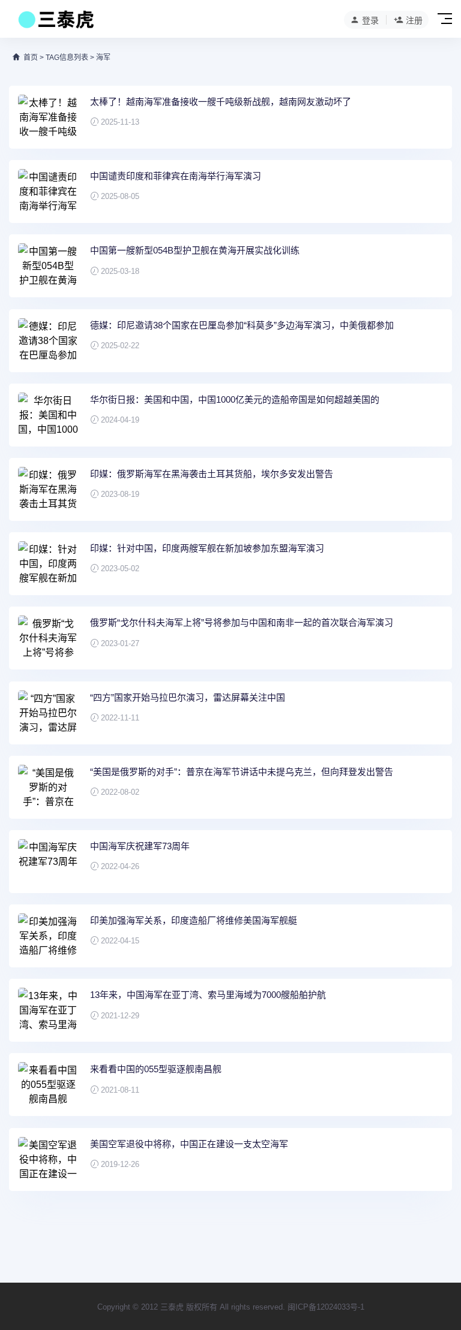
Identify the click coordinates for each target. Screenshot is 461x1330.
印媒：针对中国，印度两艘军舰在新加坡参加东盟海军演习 (207, 548)
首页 (30, 57)
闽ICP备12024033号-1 (326, 1306)
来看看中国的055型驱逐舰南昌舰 (155, 1069)
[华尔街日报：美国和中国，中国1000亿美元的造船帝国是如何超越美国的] (48, 415)
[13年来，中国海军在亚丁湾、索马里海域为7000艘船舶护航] (48, 1010)
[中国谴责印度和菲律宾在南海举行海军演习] (48, 191)
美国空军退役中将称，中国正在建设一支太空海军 (189, 1144)
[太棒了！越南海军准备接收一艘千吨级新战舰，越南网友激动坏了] (48, 117)
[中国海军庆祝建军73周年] (48, 861)
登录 (370, 20)
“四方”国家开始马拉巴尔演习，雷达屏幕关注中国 (187, 697)
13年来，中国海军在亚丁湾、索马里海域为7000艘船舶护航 (208, 995)
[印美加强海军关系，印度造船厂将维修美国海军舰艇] (48, 935)
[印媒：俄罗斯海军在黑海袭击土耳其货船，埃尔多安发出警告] (48, 489)
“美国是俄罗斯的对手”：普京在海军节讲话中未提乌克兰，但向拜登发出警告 (241, 772)
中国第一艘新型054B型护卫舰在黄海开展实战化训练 (195, 250)
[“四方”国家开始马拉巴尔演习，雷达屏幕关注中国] (48, 712)
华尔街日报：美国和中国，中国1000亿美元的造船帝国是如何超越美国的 (234, 399)
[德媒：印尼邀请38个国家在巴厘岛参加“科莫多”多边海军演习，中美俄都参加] (48, 340)
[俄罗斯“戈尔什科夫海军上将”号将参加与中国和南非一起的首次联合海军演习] (48, 638)
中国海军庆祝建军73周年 (140, 846)
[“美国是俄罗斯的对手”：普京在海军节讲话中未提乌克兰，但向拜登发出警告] (48, 787)
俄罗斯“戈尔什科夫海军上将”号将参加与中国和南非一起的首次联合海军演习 (241, 622)
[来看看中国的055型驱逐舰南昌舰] (48, 1084)
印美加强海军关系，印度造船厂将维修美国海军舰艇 (193, 920)
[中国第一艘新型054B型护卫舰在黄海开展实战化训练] (48, 265)
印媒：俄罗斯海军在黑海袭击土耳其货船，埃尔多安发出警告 (211, 474)
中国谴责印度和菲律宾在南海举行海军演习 (175, 176)
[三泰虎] (55, 23)
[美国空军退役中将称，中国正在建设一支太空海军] (48, 1159)
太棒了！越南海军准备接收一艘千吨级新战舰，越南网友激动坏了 (220, 101)
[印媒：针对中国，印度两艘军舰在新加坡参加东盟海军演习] (48, 563)
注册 (414, 20)
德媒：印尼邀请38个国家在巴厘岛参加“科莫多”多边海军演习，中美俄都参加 (242, 325)
